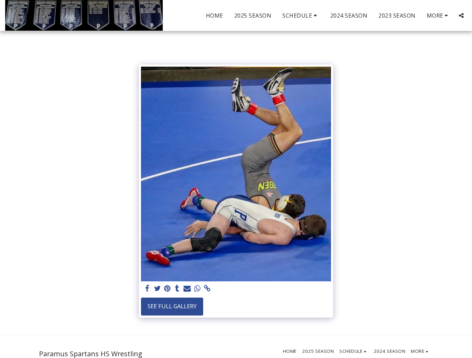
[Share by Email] (187, 288)
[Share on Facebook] (147, 288)
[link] (207, 288)
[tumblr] (177, 288)
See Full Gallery (172, 306)
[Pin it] (167, 288)
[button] (300, 15)
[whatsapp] (197, 288)
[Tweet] (157, 288)
